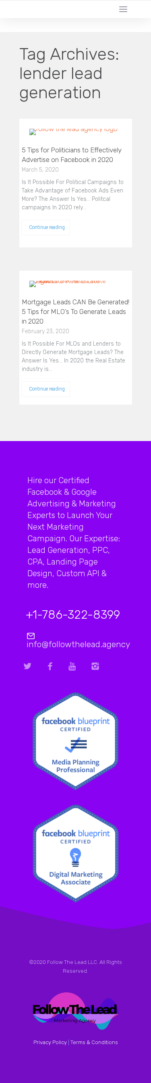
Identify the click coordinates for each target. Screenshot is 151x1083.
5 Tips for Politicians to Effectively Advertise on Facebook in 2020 (72, 155)
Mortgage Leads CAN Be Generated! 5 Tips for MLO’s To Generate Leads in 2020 (75, 311)
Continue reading (47, 227)
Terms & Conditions (94, 1042)
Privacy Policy (50, 1042)
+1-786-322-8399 (73, 614)
